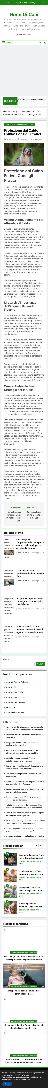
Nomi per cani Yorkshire (16, 697)
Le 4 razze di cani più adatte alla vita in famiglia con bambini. (31, 907)
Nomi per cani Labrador (15, 702)
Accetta (7, 1084)
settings (27, 1079)
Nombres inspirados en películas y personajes (25, 836)
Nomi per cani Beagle (14, 692)
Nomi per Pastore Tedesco (17, 682)
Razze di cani (11, 707)
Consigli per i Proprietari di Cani (19, 124)
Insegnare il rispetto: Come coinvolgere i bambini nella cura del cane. (29, 601)
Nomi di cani (24, 14)
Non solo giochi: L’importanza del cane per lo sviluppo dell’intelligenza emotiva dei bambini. (24, 959)
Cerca (6, 659)
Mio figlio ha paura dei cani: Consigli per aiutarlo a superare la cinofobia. (31, 874)
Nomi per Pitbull (12, 687)
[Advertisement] (24, 71)
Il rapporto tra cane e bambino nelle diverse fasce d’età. (30, 573)
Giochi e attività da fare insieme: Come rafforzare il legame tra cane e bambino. (22, 3)
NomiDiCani (11, 139)
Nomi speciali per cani (15, 712)
